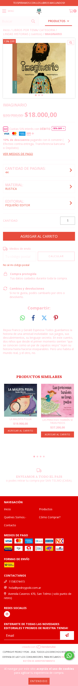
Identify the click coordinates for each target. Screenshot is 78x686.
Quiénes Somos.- (15, 517)
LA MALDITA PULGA (21, 419)
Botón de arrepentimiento (39, 661)
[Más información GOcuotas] (59, 128)
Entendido (39, 681)
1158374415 (17, 581)
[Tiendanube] (39, 648)
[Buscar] (33, 21)
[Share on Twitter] (44, 318)
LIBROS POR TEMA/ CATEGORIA (33, 30)
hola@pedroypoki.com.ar (25, 588)
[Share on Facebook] (33, 318)
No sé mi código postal (16, 265)
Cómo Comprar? (49, 517)
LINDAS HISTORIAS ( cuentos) (22, 34)
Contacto (10, 525)
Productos (45, 509)
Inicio (6, 30)
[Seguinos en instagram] (7, 614)
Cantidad (10, 220)
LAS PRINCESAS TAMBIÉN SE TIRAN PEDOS (57, 421)
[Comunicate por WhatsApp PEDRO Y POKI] (69, 655)
